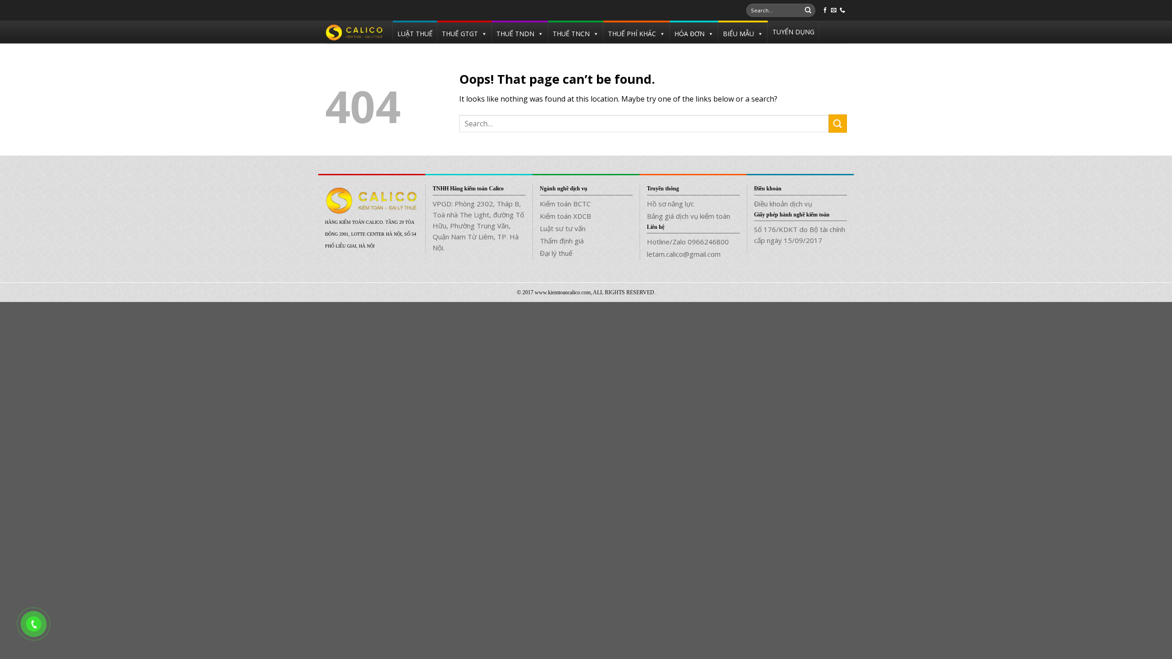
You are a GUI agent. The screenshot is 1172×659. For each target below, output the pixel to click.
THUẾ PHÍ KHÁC (632, 33)
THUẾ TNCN (571, 33)
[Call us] (842, 10)
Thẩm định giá (562, 240)
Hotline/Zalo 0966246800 (688, 241)
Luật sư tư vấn (563, 228)
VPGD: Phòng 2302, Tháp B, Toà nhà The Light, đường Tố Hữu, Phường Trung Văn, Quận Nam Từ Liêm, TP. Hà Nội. (478, 225)
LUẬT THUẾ (415, 33)
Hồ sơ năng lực (670, 203)
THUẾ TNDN (515, 33)
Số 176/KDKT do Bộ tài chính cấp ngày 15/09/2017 (799, 235)
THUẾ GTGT (460, 33)
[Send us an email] (833, 10)
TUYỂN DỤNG (793, 31)
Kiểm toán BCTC (565, 203)
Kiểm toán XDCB (565, 216)
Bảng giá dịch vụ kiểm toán (688, 216)
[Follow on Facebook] (825, 10)
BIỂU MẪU (738, 33)
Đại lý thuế (556, 253)
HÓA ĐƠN (689, 33)
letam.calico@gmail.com (684, 254)
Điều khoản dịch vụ (783, 203)
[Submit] (808, 10)
